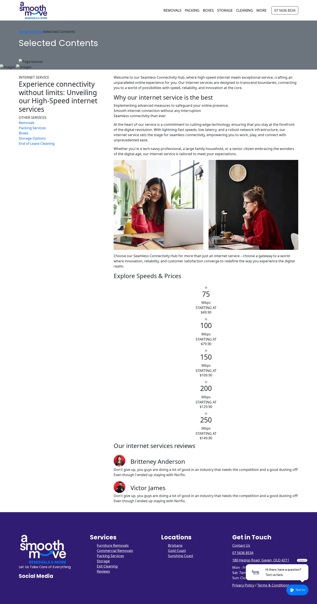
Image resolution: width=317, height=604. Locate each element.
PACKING (192, 10)
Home (24, 31)
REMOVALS (172, 10)
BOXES (208, 10)
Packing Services (110, 555)
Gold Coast (177, 550)
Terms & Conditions (273, 585)
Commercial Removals (115, 550)
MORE (261, 10)
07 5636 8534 (284, 10)
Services (36, 31)
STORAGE (225, 10)
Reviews (103, 571)
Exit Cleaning (107, 566)
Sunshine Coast (180, 555)
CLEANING (244, 10)
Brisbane (175, 545)
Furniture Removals (113, 545)
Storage (103, 561)
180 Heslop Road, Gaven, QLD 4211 (260, 560)
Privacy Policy (243, 585)
